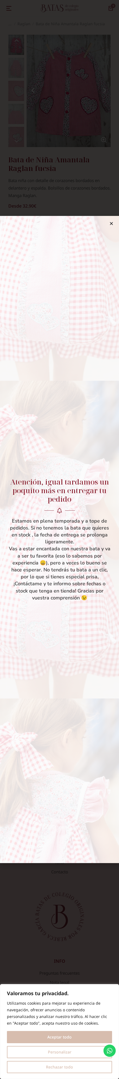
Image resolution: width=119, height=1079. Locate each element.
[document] (59, 539)
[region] (59, 1031)
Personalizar (59, 1052)
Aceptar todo (59, 1037)
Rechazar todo (59, 1067)
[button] (111, 223)
